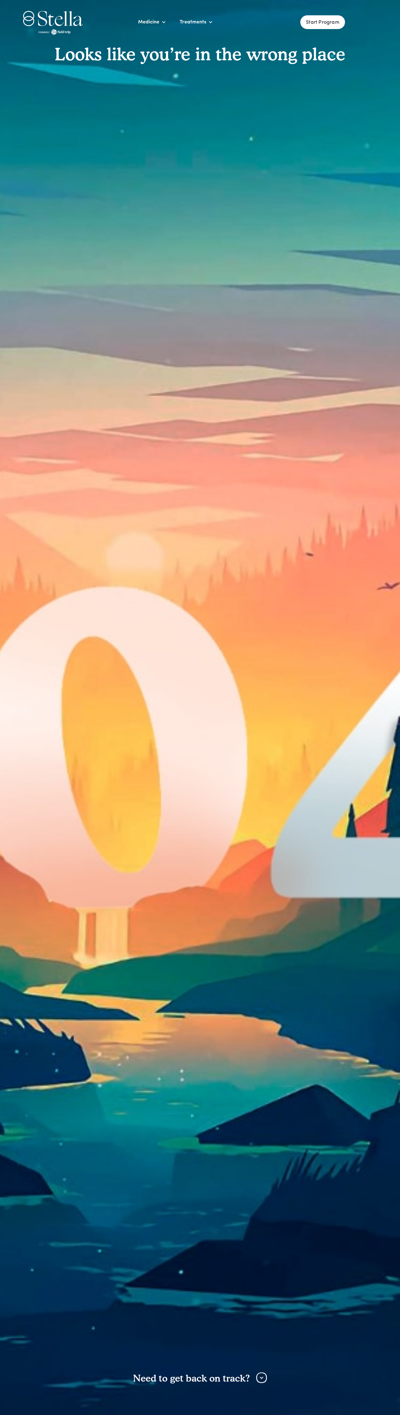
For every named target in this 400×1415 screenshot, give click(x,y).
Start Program (322, 22)
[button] (148, 22)
